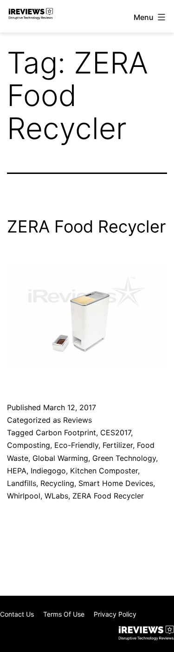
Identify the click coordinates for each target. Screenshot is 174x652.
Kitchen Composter (104, 470)
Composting (28, 445)
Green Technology (124, 458)
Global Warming (60, 458)
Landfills (21, 483)
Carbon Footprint (66, 432)
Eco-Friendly (76, 445)
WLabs (56, 495)
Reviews (77, 420)
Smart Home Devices (115, 483)
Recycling (57, 483)
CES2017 (115, 432)
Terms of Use (63, 614)
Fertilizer (118, 445)
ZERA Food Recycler (86, 226)
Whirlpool (23, 495)
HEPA (16, 470)
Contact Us (17, 614)
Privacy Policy (115, 614)
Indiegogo (48, 470)
